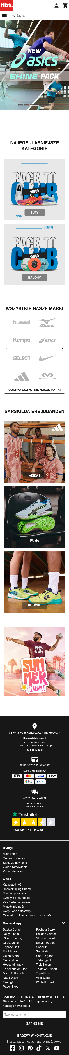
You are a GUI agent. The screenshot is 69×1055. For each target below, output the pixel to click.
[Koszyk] (65, 5)
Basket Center (12, 929)
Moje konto (10, 854)
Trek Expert (43, 964)
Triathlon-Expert (46, 969)
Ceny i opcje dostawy (17, 911)
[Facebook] (12, 1048)
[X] (48, 1048)
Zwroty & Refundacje (16, 898)
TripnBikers (43, 973)
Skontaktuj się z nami (34, 737)
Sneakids (42, 951)
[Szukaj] (13, 15)
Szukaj (20, 15)
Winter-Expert (45, 982)
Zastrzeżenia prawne (16, 902)
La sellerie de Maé (15, 969)
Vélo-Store (43, 978)
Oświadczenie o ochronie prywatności (27, 915)
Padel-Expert (11, 986)
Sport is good (44, 956)
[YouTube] (57, 1048)
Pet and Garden (46, 934)
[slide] (20, 105)
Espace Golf (11, 947)
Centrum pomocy (14, 858)
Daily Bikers (11, 934)
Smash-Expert (45, 942)
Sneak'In (41, 947)
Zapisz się (34, 1023)
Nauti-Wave (10, 978)
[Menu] (4, 15)
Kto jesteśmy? (12, 884)
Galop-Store (11, 956)
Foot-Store (10, 951)
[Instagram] (21, 1048)
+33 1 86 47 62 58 (34, 749)
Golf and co (10, 960)
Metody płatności (14, 906)
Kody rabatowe (13, 871)
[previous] (6, 349)
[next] (62, 349)
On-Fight (8, 982)
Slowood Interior (46, 938)
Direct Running (13, 938)
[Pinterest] (30, 1048)
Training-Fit (43, 960)
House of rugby (13, 964)
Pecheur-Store (45, 929)
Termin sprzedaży (14, 893)
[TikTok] (39, 1048)
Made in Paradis (13, 973)
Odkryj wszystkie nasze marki (34, 390)
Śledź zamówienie (15, 862)
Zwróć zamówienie (34, 806)
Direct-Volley (11, 942)
